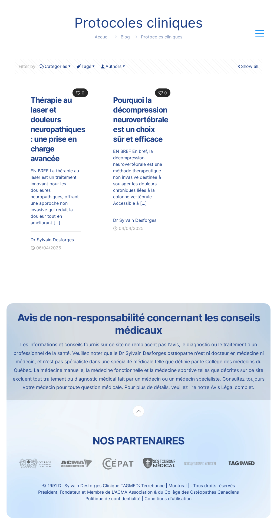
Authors (113, 66)
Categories (56, 66)
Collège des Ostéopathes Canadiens (201, 492)
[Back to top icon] (138, 411)
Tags (86, 66)
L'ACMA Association (132, 492)
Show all (249, 66)
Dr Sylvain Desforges (52, 239)
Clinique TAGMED (121, 485)
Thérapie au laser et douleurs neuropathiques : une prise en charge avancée (58, 129)
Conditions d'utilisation (168, 498)
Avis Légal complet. (232, 387)
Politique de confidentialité (113, 498)
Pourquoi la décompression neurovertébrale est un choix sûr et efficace (140, 119)
